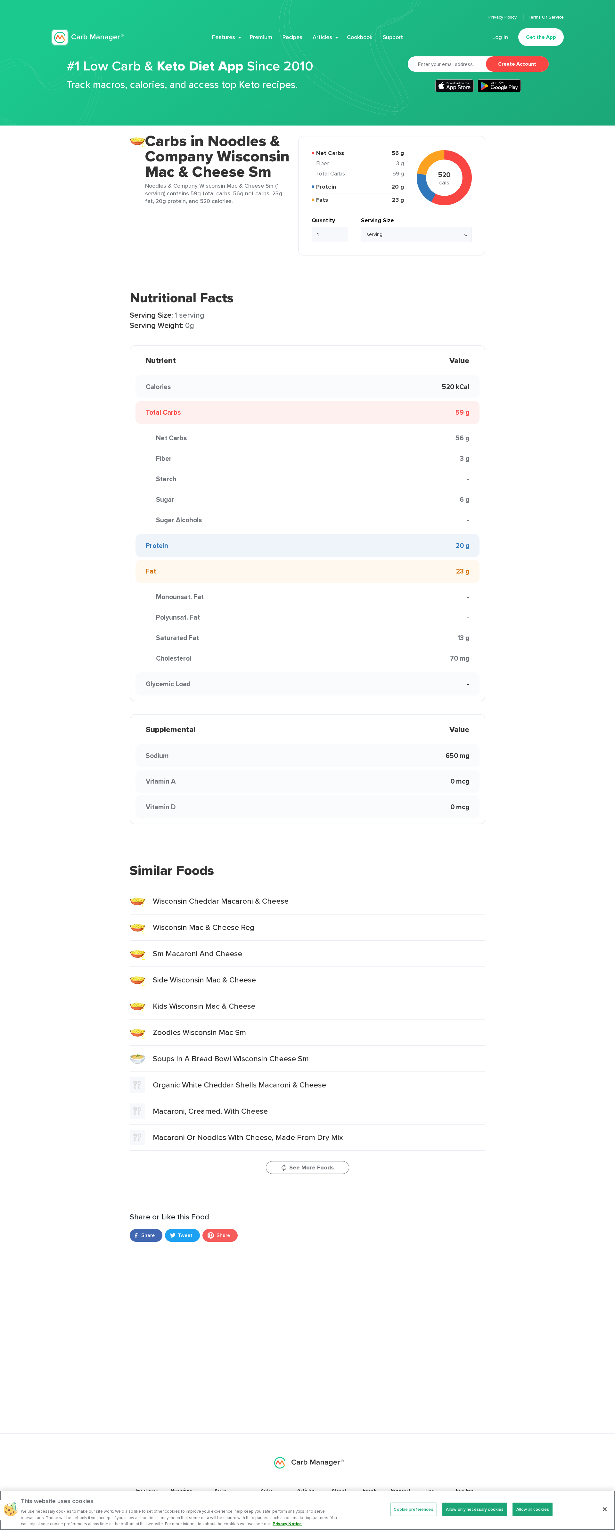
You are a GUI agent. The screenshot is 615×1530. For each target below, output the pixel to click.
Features (223, 37)
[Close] (605, 1509)
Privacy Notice (287, 1523)
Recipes (292, 37)
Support (393, 37)
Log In (500, 37)
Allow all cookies (532, 1509)
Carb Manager (87, 37)
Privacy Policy (503, 17)
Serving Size (377, 220)
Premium (261, 37)
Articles (322, 37)
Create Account (517, 64)
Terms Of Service (546, 17)
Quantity (323, 220)
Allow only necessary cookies (475, 1509)
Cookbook (360, 37)
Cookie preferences (413, 1509)
